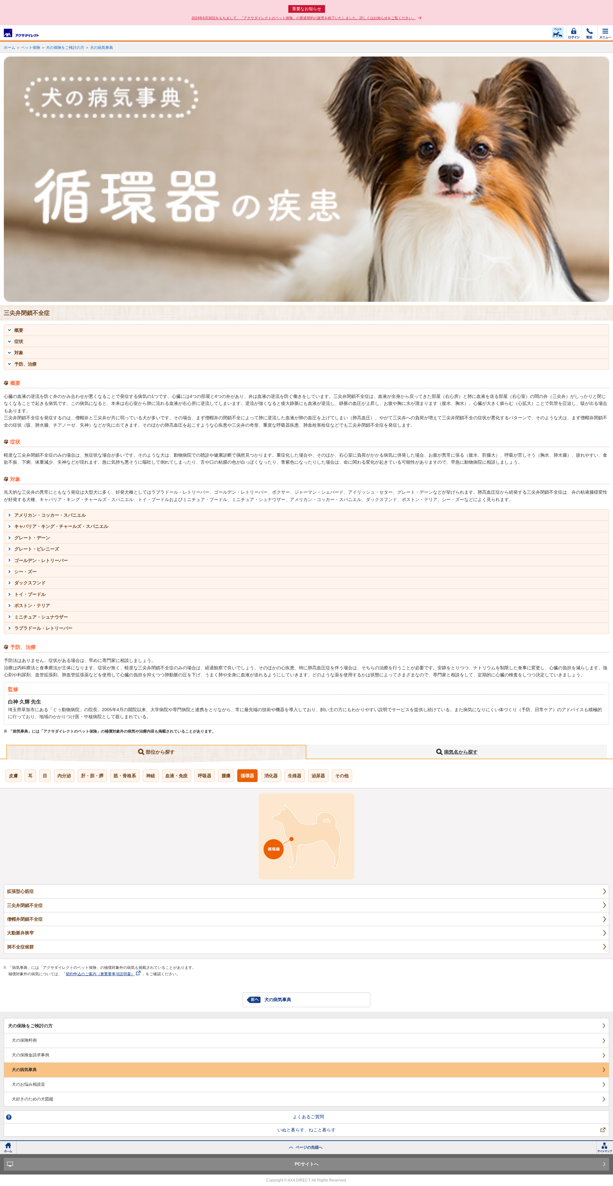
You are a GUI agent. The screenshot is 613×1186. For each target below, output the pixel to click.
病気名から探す (461, 752)
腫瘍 (226, 775)
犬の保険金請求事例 (30, 1055)
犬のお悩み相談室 (28, 1084)
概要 (18, 330)
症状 (18, 341)
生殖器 (294, 775)
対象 (18, 352)
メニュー (605, 33)
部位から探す (160, 752)
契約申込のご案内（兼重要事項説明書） (100, 974)
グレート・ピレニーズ (36, 548)
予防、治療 (25, 364)
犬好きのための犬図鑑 (32, 1099)
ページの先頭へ (309, 1147)
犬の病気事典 (101, 47)
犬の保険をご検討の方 (65, 47)
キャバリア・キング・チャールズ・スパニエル (61, 526)
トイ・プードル (30, 594)
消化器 (271, 775)
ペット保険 (30, 47)
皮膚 (13, 775)
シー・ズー (25, 571)
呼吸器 (204, 775)
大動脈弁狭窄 (20, 932)
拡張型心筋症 (20, 891)
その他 (342, 775)
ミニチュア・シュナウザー (41, 617)
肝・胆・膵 (92, 775)
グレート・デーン (32, 537)
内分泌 (64, 775)
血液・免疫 (176, 775)
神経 (150, 775)
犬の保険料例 (24, 1040)
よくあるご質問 (308, 1116)
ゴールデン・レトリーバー (41, 560)
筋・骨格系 (125, 775)
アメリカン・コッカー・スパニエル (50, 515)
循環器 (247, 775)
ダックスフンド (30, 582)
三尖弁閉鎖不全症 (25, 905)
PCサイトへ (307, 1164)
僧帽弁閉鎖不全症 (25, 919)
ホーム (9, 47)
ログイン (574, 33)
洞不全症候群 (20, 946)
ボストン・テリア (32, 605)
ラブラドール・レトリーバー (43, 628)
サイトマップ (604, 1147)
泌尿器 (318, 775)
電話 (589, 33)
